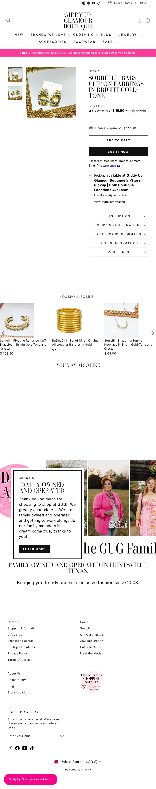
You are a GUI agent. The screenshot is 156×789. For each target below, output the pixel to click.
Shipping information (118, 225)
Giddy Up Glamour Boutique (78, 20)
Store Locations (19, 692)
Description (119, 216)
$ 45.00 (110, 350)
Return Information (118, 243)
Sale (108, 42)
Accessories (53, 42)
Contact (13, 622)
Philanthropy (17, 680)
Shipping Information (22, 628)
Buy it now (118, 151)
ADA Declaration (91, 641)
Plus (107, 35)
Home (93, 71)
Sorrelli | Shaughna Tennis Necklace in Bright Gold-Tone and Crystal (76, 344)
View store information (109, 201)
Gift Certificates (91, 634)
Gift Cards (15, 634)
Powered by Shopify (78, 769)
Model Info (119, 252)
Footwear (85, 42)
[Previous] (4, 333)
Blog (11, 686)
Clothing (84, 35)
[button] (118, 112)
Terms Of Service (20, 660)
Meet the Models (92, 653)
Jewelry (129, 35)
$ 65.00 (58, 353)
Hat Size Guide (90, 647)
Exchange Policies (21, 641)
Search (85, 628)
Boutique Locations (21, 647)
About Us (14, 673)
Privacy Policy (18, 653)
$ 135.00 (6, 350)
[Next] (152, 333)
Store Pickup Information (118, 234)
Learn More (34, 549)
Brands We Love (49, 35)
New (19, 35)
